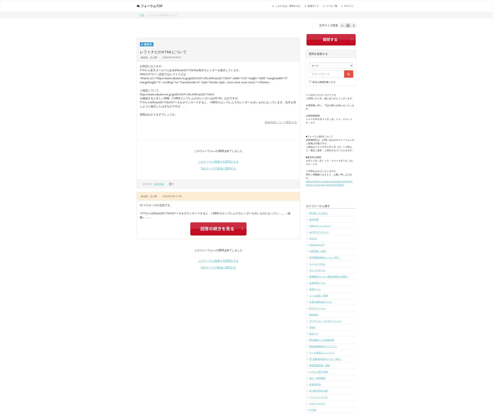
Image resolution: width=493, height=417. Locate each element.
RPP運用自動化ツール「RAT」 (325, 257)
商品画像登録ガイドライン (323, 346)
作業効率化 (315, 384)
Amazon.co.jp (316, 244)
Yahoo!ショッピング (320, 225)
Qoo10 (313, 238)
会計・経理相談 (317, 378)
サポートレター (317, 403)
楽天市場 (158, 184)
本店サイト (315, 289)
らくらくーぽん (317, 263)
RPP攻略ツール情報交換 (321, 340)
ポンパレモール (317, 270)
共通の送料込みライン (320, 302)
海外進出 (314, 314)
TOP (142, 15)
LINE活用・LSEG (317, 251)
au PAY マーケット (319, 232)
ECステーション (317, 308)
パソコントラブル (318, 397)
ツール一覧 (331, 6)
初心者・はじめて (318, 213)
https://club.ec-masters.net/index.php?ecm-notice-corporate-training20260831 (329, 183)
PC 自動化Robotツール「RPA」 (325, 359)
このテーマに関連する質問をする (218, 161)
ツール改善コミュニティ (322, 352)
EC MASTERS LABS (318, 390)
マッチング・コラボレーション (325, 321)
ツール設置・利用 (318, 295)
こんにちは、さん (288, 6)
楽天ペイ (314, 333)
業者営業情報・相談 (319, 365)
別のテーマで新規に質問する (218, 168)
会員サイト (313, 6)
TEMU (312, 327)
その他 (312, 409)
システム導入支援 (318, 371)
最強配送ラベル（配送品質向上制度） (329, 276)
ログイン (348, 6)
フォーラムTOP (152, 6)
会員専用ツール (317, 282)
